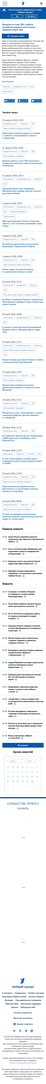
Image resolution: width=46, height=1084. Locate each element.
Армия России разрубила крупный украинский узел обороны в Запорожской (26, 539)
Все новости (23, 745)
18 (13, 781)
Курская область (9, 216)
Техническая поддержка (31, 1003)
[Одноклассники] (23, 101)
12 (18, 776)
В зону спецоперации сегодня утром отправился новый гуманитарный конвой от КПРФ (22, 461)
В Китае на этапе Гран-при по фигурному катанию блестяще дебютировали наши (25, 725)
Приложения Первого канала (14, 996)
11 (13, 776)
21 (27, 781)
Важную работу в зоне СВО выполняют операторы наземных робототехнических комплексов (22, 163)
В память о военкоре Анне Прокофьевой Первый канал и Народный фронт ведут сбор (21, 329)
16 (37, 776)
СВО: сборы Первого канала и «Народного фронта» (21, 295)
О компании (7, 993)
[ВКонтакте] (9, 101)
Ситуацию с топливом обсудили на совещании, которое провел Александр (21, 594)
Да (17, 16)
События (14, 1007)
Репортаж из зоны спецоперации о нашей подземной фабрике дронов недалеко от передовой (22, 415)
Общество (6, 87)
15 (32, 776)
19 (18, 781)
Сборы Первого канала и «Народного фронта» (19, 350)
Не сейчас (31, 16)
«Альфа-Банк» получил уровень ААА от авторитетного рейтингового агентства (25, 701)
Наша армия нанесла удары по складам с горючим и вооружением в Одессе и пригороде (21, 135)
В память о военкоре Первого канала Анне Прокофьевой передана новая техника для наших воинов (22, 302)
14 (27, 776)
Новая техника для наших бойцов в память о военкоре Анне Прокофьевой (22, 360)
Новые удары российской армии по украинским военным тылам (17, 270)
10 (8, 776)
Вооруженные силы (20, 87)
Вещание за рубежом (25, 1024)
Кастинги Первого (36, 996)
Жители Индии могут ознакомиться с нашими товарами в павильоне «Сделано (23, 640)
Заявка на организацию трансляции (23, 1063)
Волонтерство (8, 91)
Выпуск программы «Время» (20, 736)
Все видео (9, 1000)
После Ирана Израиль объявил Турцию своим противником (24, 605)
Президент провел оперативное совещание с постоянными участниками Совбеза (25, 573)
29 (18, 767)
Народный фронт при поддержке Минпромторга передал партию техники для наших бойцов (21, 191)
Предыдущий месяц (7, 761)
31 (27, 767)
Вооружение (21, 285)
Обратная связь (11, 1003)
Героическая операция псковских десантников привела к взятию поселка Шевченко (21, 387)
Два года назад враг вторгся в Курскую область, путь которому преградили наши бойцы (22, 223)
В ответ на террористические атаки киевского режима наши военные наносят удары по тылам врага (22, 516)
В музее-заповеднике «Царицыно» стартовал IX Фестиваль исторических (24, 713)
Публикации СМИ (28, 1007)
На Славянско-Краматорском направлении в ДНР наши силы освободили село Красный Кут (22, 438)
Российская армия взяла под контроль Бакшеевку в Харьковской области (20, 245)
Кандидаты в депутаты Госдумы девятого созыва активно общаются (25, 652)
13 (22, 776)
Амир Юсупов (7, 81)
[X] (36, 101)
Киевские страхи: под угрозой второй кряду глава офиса (24, 562)
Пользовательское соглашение (28, 1000)
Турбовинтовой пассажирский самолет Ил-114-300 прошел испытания (24, 677)
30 (22, 767)
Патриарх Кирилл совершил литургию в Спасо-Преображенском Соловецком (24, 628)
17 (8, 781)
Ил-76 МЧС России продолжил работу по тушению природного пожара (24, 616)
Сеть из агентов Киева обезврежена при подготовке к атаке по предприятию (25, 551)
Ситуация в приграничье (18, 212)
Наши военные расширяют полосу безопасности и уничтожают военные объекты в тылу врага (20, 489)
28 (13, 767)
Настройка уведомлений (23, 1013)
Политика (31, 454)
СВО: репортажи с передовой (13, 156)
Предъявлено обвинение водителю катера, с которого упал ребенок (23, 689)
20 (22, 781)
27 (8, 767)
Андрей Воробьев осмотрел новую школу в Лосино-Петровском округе (25, 664)
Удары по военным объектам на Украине (17, 128)
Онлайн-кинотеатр (36, 993)
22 (32, 781)
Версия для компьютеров (23, 1018)
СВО (31, 87)
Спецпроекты (20, 993)
